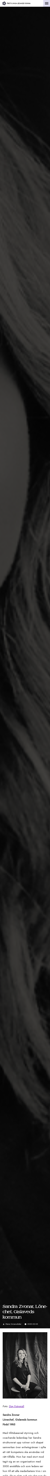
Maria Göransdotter (13, 1324)
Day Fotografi (16, 1406)
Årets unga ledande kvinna (18, 3)
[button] (46, 3)
